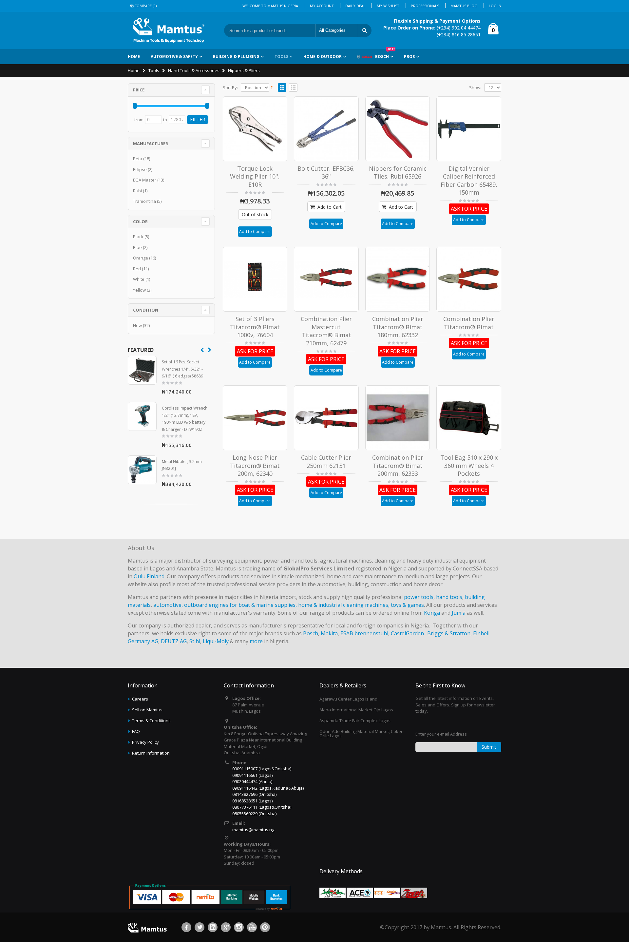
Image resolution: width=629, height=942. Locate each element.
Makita (329, 633)
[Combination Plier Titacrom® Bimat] (469, 279)
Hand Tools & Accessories (193, 70)
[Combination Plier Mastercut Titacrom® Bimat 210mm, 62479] (326, 279)
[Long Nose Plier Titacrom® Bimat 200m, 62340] (255, 418)
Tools (281, 56)
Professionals (425, 5)
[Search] (364, 30)
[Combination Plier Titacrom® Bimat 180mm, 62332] (398, 279)
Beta (137, 159)
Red (137, 269)
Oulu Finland (149, 576)
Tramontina (144, 201)
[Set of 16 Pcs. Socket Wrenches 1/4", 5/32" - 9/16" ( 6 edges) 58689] (142, 370)
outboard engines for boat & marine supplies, (240, 604)
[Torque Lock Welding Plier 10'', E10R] (255, 129)
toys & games (407, 604)
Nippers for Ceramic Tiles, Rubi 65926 (398, 172)
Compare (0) (145, 5)
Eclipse (140, 169)
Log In (495, 5)
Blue (137, 247)
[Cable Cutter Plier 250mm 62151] (326, 418)
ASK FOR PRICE (469, 208)
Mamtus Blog (463, 5)
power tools (418, 597)
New (137, 325)
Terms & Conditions (151, 720)
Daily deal (355, 5)
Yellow (139, 290)
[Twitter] (199, 927)
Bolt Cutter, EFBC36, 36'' (326, 172)
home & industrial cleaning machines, (344, 604)
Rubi (137, 191)
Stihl (194, 641)
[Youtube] (252, 927)
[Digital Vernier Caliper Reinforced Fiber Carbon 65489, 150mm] (469, 129)
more (256, 641)
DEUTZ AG (174, 641)
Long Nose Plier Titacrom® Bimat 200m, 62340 (255, 465)
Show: (475, 88)
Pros (409, 56)
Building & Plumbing (236, 56)
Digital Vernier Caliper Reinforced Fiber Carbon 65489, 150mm (469, 180)
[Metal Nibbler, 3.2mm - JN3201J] (142, 469)
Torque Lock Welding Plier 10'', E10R (255, 176)
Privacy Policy (145, 742)
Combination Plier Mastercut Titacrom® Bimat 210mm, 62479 (326, 331)
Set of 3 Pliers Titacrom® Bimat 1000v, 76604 (255, 327)
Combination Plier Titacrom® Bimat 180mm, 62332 (397, 327)
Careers (140, 699)
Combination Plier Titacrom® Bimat (468, 323)
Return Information (151, 753)
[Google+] (226, 927)
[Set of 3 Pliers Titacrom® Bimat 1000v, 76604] (255, 279)
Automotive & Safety (174, 56)
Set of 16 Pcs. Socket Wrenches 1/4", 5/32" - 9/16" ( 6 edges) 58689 (182, 369)
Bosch (385, 54)
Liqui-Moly (216, 641)
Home (134, 70)
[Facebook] (186, 927)
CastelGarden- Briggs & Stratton (430, 633)
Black (138, 237)
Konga (432, 612)
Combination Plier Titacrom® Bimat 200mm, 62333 (397, 465)
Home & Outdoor (322, 56)
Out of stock (255, 214)
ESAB (346, 633)
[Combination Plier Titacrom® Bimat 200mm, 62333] (398, 418)
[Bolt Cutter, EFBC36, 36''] (326, 129)
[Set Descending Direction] (272, 86)
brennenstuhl (371, 633)
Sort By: (230, 88)
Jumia (459, 612)
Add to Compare (255, 231)
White (138, 279)
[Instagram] (239, 927)
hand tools (449, 597)
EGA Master (144, 180)
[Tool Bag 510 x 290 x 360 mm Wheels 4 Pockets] (469, 418)
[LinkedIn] (213, 927)
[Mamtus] (169, 30)
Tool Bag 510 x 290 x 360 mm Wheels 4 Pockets (469, 465)
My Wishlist (388, 5)
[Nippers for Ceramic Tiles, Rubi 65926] (398, 129)
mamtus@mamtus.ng (253, 830)
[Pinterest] (265, 927)
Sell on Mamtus (147, 710)
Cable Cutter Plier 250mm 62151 (326, 461)
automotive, (168, 604)
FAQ (136, 731)
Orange (140, 258)
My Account (322, 5)
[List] (293, 87)
